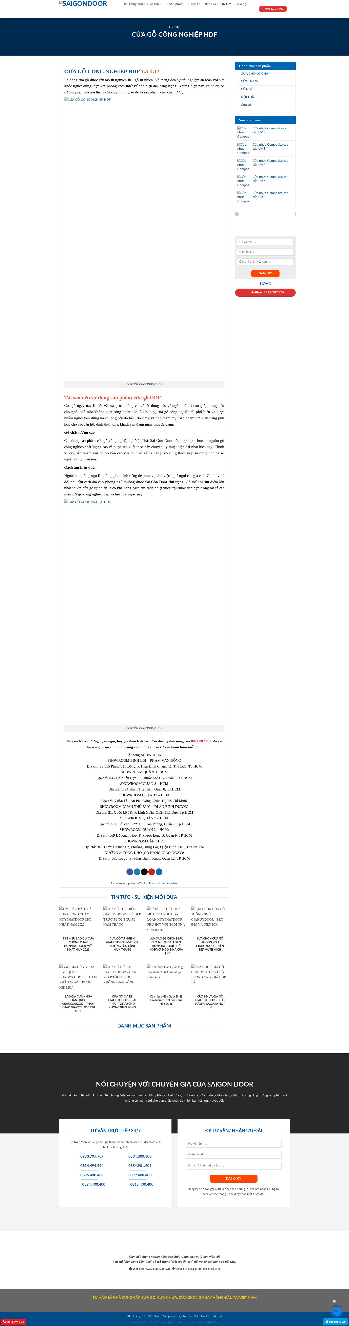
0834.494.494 (15, 1322)
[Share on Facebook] (129, 871)
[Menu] (128, 13)
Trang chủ (136, 4)
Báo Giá (210, 4)
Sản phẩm (176, 4)
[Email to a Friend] (144, 871)
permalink (171, 883)
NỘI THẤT (248, 97)
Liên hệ (241, 4)
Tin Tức (225, 4)
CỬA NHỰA (249, 81)
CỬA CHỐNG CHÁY (255, 73)
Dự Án (195, 4)
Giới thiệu (154, 4)
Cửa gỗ (246, 104)
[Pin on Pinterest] (151, 871)
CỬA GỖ (247, 89)
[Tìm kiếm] (252, 4)
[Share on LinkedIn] (159, 871)
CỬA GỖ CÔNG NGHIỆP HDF (102, 71)
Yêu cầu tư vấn (337, 1321)
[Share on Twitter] (137, 871)
